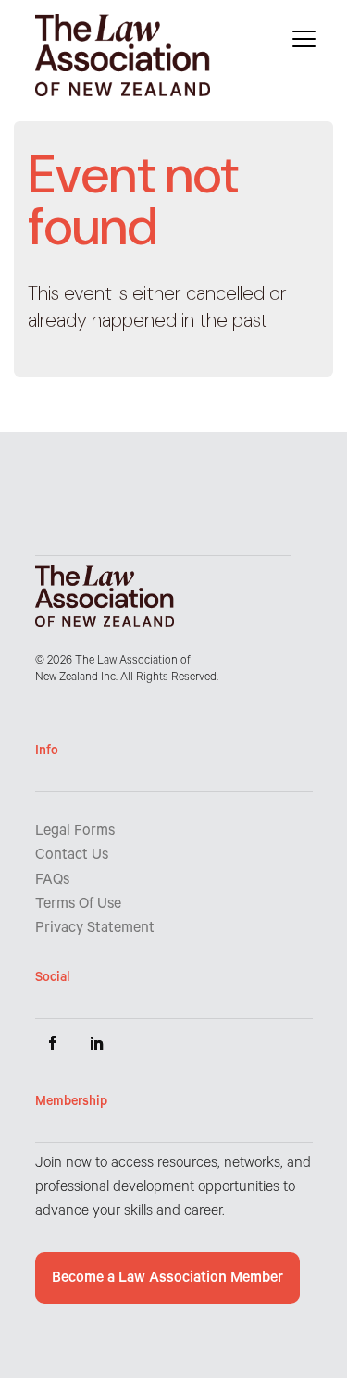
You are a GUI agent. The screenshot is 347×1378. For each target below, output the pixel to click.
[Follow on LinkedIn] (97, 1043)
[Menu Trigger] (304, 39)
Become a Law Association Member (167, 1279)
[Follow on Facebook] (53, 1043)
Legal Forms (75, 832)
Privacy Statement (95, 929)
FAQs (52, 881)
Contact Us (71, 856)
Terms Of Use (78, 905)
